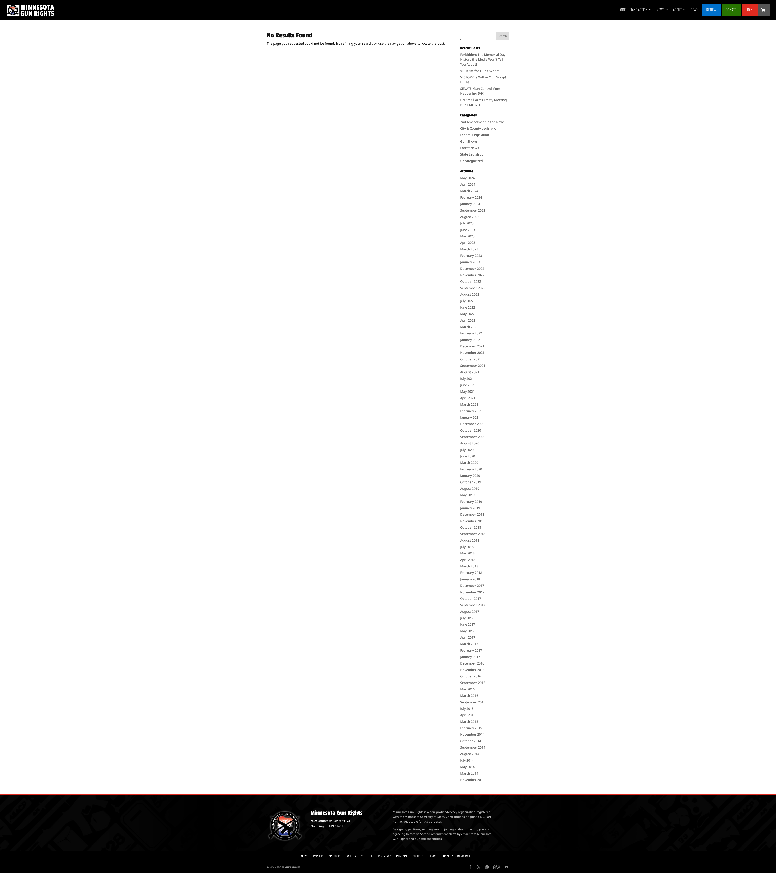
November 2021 (472, 352)
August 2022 (469, 294)
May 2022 (467, 314)
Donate (731, 10)
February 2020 (471, 469)
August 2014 (469, 754)
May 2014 (467, 767)
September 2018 (472, 534)
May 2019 (467, 495)
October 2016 (470, 676)
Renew (711, 10)
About (677, 10)
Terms (432, 856)
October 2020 (470, 430)
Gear (694, 10)
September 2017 (472, 605)
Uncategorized (471, 161)
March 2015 (469, 721)
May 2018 (467, 553)
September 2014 (472, 747)
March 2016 (469, 695)
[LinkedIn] (496, 867)
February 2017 (471, 650)
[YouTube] (506, 867)
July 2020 (467, 450)
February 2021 (471, 411)
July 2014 (467, 760)
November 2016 (472, 670)
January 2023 (470, 262)
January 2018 (470, 579)
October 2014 (470, 741)
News (660, 10)
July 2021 (467, 378)
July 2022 (467, 301)
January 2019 (470, 508)
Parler (318, 856)
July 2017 (467, 618)
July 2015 (467, 708)
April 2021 (467, 398)
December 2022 (472, 268)
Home (622, 10)
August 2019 (469, 488)
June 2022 (467, 307)
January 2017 (470, 657)
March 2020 (469, 462)
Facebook (334, 856)
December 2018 (472, 514)
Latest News (469, 148)
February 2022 (471, 333)
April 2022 (467, 320)
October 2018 (470, 527)
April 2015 (467, 715)
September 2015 (472, 702)
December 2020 (472, 424)
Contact (401, 856)
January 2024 (470, 204)
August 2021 (469, 372)
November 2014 (472, 734)
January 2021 (470, 417)
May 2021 (467, 391)
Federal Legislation (474, 135)
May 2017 (467, 631)
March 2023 (469, 249)
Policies (417, 856)
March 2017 (469, 644)
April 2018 (467, 560)
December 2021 (472, 346)
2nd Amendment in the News (482, 122)
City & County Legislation (479, 128)
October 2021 (470, 359)
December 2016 (472, 663)
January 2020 (470, 475)
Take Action (639, 10)
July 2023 (467, 223)
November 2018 (472, 521)
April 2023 (467, 242)
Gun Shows (469, 141)
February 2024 (471, 197)
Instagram (384, 856)
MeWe (304, 856)
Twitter (350, 856)
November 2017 (472, 592)
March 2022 (469, 327)
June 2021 (467, 385)
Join (749, 10)
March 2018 (469, 566)
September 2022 (472, 288)
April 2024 (467, 184)
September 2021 (472, 365)
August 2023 (469, 217)
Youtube (367, 856)
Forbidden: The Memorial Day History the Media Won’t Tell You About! (482, 59)
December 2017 (472, 585)
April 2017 (467, 637)
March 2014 (469, 773)
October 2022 (470, 281)
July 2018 (467, 547)
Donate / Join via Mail (456, 856)
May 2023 (467, 236)
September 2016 (472, 682)
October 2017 (470, 598)
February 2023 (471, 255)
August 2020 (469, 443)
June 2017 (467, 624)
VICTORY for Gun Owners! (480, 71)
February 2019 (471, 501)
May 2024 (467, 178)
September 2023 (472, 210)
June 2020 (467, 456)
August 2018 (469, 540)
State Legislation (473, 154)
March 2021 (469, 404)
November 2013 (472, 780)
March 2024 (469, 191)
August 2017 (469, 611)
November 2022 (472, 275)
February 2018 (471, 572)
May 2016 (467, 689)
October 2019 (470, 482)
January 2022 (470, 340)
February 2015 (471, 728)
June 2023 (467, 230)
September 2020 (472, 437)
